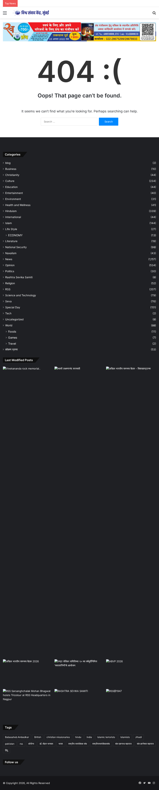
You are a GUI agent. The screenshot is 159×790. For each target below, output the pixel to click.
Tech (8, 313)
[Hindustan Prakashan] (79, 31)
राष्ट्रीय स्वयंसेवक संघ (77, 743)
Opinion (10, 265)
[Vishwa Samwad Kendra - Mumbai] (31, 13)
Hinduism (11, 211)
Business (10, 168)
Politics (9, 271)
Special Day (12, 307)
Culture (9, 181)
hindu (78, 737)
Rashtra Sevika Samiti (19, 277)
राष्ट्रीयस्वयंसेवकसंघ (101, 743)
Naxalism (10, 253)
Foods (12, 331)
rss (21, 743)
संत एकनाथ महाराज (123, 743)
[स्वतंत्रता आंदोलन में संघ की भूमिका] (131, 703)
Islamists (125, 737)
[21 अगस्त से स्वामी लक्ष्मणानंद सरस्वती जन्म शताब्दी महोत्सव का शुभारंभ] (79, 381)
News (8, 259)
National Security (16, 247)
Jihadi (138, 737)
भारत (61, 743)
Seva (8, 301)
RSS (7, 289)
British (37, 737)
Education (11, 187)
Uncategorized (14, 319)
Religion (10, 283)
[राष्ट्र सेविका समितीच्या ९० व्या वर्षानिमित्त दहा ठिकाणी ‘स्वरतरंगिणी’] (79, 673)
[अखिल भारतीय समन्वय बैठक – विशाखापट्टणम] (131, 381)
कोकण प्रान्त (11, 349)
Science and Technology (20, 295)
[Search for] (154, 14)
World (8, 325)
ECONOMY (15, 235)
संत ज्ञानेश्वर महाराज (145, 743)
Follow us (11, 762)
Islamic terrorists (106, 737)
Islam (8, 223)
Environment (13, 199)
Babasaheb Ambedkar (17, 737)
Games (12, 337)
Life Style (11, 229)
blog (7, 162)
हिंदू (6, 750)
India (89, 737)
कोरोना (31, 743)
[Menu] (5, 14)
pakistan (9, 743)
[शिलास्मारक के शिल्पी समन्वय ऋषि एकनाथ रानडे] (28, 512)
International (13, 217)
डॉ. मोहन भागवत (46, 743)
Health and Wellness (17, 205)
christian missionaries (58, 737)
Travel (12, 343)
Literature (11, 241)
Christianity (12, 174)
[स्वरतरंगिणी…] (79, 703)
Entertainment (14, 193)
